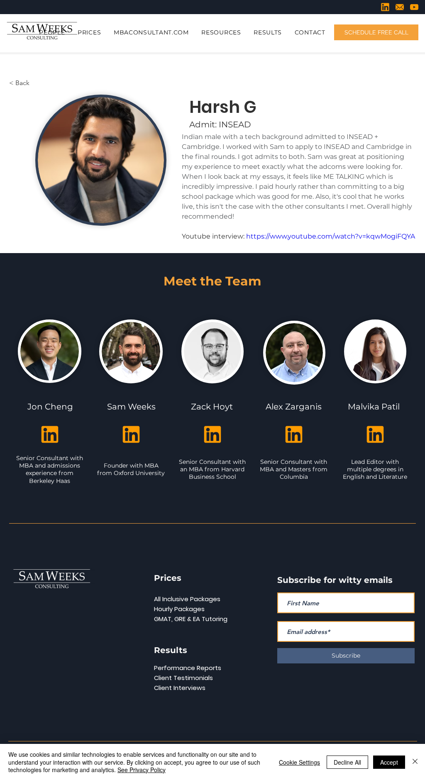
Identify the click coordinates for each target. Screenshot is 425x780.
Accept (389, 762)
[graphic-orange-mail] (400, 7)
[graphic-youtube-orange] (414, 7)
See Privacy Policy (141, 769)
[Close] (415, 762)
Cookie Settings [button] (299, 762)
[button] (52, 32)
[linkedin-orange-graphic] (385, 7)
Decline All (347, 762)
